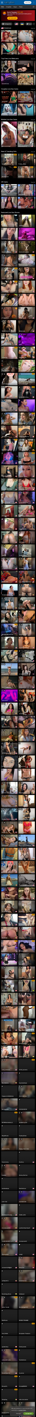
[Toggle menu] (2, 2)
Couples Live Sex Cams (9, 89)
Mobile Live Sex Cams (9, 119)
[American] (16, 23)
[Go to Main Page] (11, 2)
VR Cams (4, 182)
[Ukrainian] (22, 23)
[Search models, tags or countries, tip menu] (33, 7)
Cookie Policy (22, 1410)
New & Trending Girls (9, 151)
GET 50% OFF (12, 18)
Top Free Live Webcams (10, 58)
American (7, 28)
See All (33, 28)
